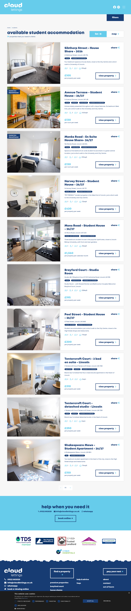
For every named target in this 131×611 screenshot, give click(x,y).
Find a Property (62, 572)
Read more (25, 598)
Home (8, 27)
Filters (115, 18)
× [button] (129, 593)
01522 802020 (46, 511)
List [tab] (97, 34)
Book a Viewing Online (18, 589)
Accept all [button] (90, 601)
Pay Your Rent (114, 572)
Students (14, 27)
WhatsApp (88, 511)
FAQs (79, 583)
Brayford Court (57, 586)
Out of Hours (108, 587)
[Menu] (124, 7)
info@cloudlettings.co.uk (67, 511)
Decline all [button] (107, 601)
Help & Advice (83, 579)
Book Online (64, 518)
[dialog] (65, 601)
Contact (107, 583)
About (106, 579)
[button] (47, 609)
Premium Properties (59, 583)
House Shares (56, 590)
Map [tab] (114, 34)
